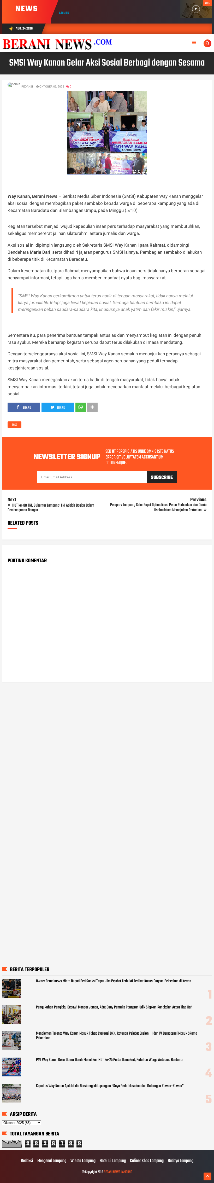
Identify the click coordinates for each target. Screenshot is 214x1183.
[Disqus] (107, 752)
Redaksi (27, 1161)
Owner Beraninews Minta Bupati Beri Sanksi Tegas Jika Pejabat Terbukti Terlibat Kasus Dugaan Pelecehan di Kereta (113, 981)
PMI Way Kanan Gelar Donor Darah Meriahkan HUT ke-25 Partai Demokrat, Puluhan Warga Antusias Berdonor (109, 1060)
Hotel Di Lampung (113, 1161)
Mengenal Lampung (51, 1161)
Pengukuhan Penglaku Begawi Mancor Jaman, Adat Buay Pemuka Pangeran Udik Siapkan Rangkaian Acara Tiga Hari (114, 1007)
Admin (64, 13)
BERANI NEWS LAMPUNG (118, 1172)
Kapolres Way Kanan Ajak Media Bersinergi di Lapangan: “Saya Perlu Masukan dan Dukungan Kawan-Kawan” (110, 1086)
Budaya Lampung (180, 1161)
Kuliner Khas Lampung (147, 1161)
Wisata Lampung (83, 1161)
